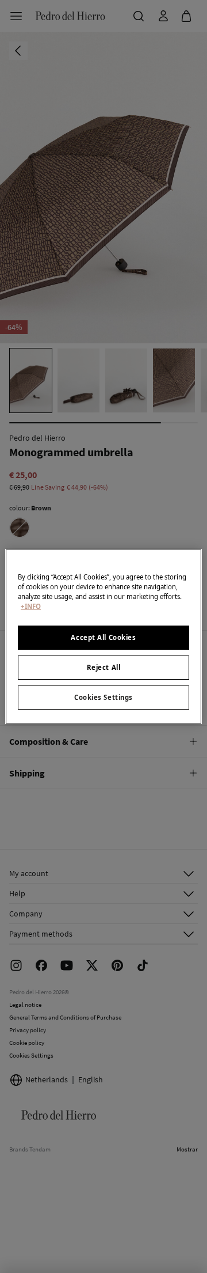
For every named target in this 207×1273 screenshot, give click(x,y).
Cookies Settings (103, 697)
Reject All (104, 667)
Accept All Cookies (103, 637)
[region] (103, 636)
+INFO (31, 606)
